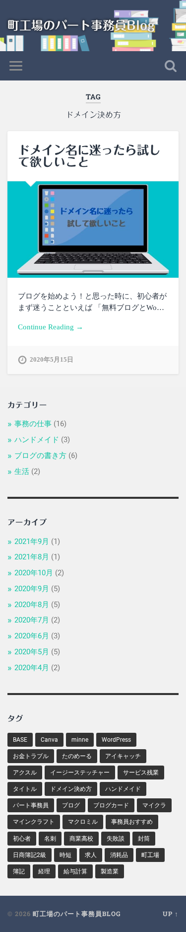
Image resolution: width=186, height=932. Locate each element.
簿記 (19, 871)
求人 (91, 855)
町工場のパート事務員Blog (81, 25)
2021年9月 (31, 541)
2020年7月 (31, 620)
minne (79, 739)
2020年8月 (31, 604)
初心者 (22, 838)
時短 (65, 855)
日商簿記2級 (29, 855)
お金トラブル (31, 756)
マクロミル (83, 821)
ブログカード (111, 805)
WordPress (116, 739)
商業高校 (81, 838)
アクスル (25, 772)
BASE (20, 739)
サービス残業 (141, 772)
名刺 (50, 838)
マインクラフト (34, 821)
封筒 (144, 838)
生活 (21, 471)
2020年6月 (31, 635)
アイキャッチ (123, 756)
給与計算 (75, 871)
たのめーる (77, 756)
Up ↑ (171, 914)
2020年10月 (33, 572)
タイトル (25, 788)
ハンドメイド (36, 439)
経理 (44, 871)
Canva (49, 739)
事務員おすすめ (132, 821)
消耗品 (119, 855)
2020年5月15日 (51, 359)
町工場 (150, 855)
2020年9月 (31, 588)
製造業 (110, 871)
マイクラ (154, 805)
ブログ (71, 805)
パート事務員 (31, 805)
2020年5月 (31, 651)
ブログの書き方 (40, 455)
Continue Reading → (50, 326)
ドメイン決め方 (71, 788)
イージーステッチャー (80, 772)
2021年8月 (31, 556)
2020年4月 (31, 667)
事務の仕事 (33, 423)
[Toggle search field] (171, 65)
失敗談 (115, 838)
